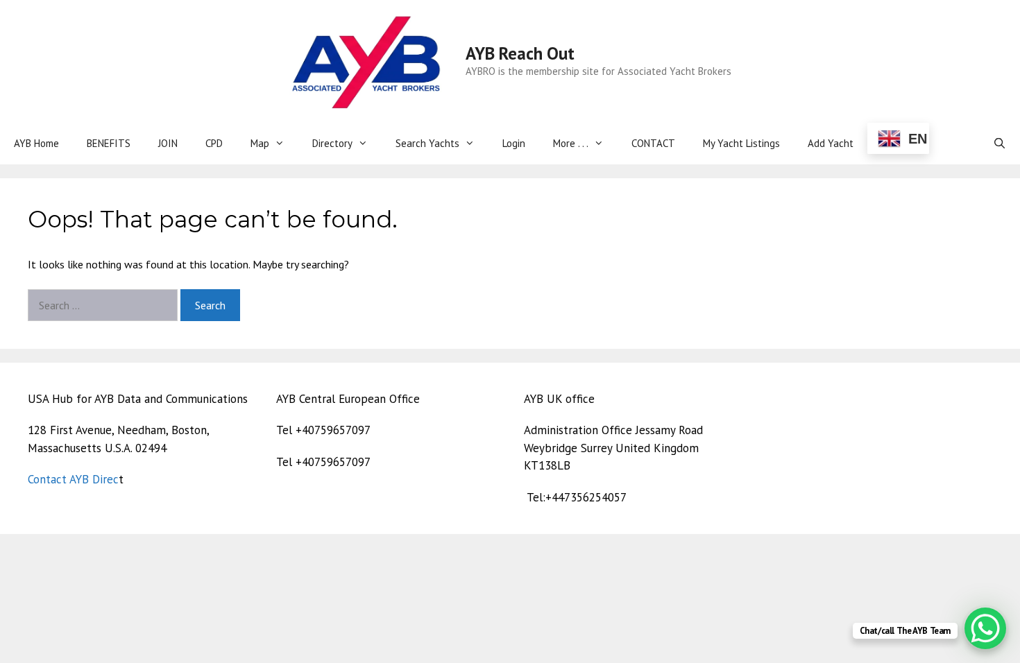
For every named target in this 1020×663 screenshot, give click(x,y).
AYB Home (36, 143)
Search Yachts (427, 143)
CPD (214, 143)
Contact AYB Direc (73, 479)
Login (513, 143)
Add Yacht (830, 143)
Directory (332, 143)
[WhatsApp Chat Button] (985, 628)
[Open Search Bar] (999, 143)
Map (259, 143)
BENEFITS (108, 143)
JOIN (168, 143)
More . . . (570, 143)
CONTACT (653, 143)
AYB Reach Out (520, 53)
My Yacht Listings (741, 143)
